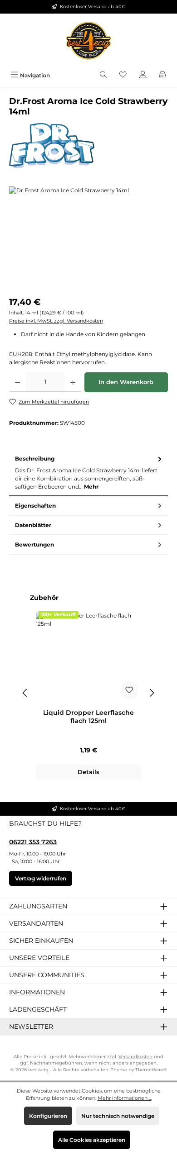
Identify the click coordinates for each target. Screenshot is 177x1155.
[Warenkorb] (162, 75)
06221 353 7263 (33, 842)
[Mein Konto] (143, 75)
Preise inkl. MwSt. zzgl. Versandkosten (56, 321)
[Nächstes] (151, 693)
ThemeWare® (151, 1069)
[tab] (88, 473)
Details (88, 772)
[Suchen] (103, 75)
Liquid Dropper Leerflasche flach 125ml (88, 717)
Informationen (37, 992)
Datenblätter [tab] (33, 525)
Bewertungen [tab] (34, 544)
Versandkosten (135, 1056)
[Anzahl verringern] (17, 382)
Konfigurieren (48, 1115)
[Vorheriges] (25, 693)
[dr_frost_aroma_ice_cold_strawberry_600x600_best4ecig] (88, 237)
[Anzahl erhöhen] (72, 382)
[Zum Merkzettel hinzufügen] (129, 690)
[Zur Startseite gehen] (88, 40)
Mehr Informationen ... (125, 1098)
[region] (88, 237)
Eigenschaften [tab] (35, 505)
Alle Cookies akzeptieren (91, 1139)
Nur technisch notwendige (117, 1115)
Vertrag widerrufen (40, 878)
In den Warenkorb (125, 382)
